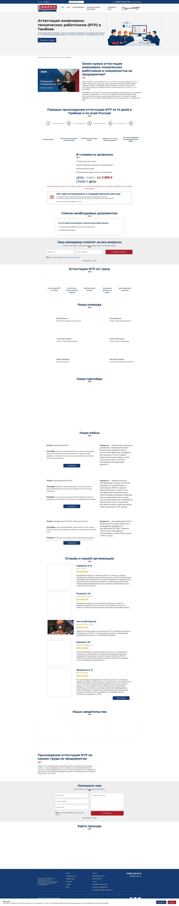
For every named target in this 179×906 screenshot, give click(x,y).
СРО (62, 7)
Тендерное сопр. (111, 8)
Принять (172, 902)
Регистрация (134, 2)
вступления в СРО (129, 87)
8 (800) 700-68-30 (133, 873)
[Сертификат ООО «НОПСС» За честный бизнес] (89, 729)
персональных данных (73, 257)
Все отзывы (121, 698)
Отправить (107, 813)
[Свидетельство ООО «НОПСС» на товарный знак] (125, 729)
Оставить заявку (47, 40)
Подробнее (72, 466)
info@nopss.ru (135, 876)
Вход (139, 2)
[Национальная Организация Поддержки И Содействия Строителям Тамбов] (47, 874)
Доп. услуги (124, 8)
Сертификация (78, 7)
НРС (68, 7)
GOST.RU (78, 201)
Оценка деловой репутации (93, 8)
